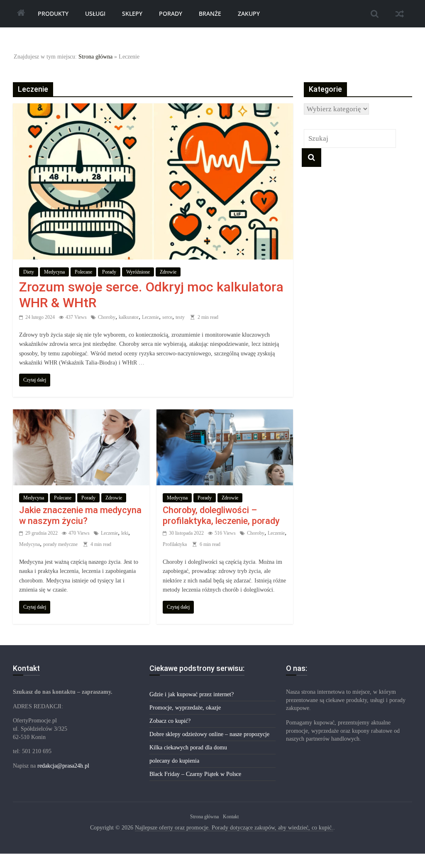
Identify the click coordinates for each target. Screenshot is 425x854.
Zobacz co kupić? (170, 721)
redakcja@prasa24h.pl (63, 766)
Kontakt (231, 817)
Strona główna (95, 57)
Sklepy (132, 13)
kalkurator (129, 317)
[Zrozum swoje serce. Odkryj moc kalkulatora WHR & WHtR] (153, 109)
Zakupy (249, 13)
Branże (210, 13)
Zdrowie (168, 272)
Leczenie (150, 317)
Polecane (83, 272)
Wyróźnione (138, 272)
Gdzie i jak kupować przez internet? (191, 694)
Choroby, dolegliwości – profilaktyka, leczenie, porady (221, 515)
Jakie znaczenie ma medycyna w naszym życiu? (80, 515)
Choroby (106, 317)
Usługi (95, 13)
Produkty (53, 13)
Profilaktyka (175, 544)
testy (180, 317)
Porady (170, 13)
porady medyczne (60, 544)
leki (124, 533)
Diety (28, 272)
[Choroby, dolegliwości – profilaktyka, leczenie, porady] (224, 415)
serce (167, 317)
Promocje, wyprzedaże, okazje (185, 708)
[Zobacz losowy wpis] (399, 13)
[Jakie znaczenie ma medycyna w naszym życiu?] (81, 415)
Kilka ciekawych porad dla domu (188, 747)
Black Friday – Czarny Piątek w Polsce (195, 774)
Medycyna (54, 272)
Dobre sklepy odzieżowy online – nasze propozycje (209, 734)
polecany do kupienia (174, 761)
